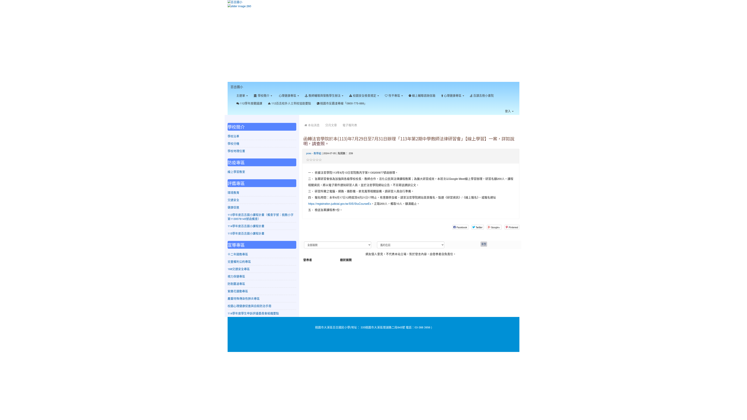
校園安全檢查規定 (364, 95)
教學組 (317, 153)
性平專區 (394, 95)
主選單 (241, 95)
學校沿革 (233, 136)
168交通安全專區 (239, 269)
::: (247, 84)
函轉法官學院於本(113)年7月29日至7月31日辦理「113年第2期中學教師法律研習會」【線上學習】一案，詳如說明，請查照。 (408, 140)
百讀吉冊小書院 (483, 95)
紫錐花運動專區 (238, 291)
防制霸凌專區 (236, 284)
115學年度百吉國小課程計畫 (246, 233)
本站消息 (313, 125)
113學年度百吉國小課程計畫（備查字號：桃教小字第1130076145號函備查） (261, 217)
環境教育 (233, 192)
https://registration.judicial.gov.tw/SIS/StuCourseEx (339, 203)
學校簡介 (263, 95)
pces (308, 153)
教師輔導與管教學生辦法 (324, 95)
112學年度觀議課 (250, 103)
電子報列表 (350, 125)
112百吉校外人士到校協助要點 (291, 103)
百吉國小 (237, 86)
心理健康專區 (287, 95)
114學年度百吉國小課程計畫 (246, 226)
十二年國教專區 (238, 254)
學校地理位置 (236, 151)
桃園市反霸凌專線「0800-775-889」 (343, 103)
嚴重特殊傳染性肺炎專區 (244, 298)
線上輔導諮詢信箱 (423, 95)
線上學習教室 (236, 172)
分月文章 (331, 125)
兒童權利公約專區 (239, 261)
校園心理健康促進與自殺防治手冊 (249, 306)
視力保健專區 (236, 276)
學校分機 (233, 143)
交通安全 (233, 200)
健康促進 (233, 207)
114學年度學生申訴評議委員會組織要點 (253, 313)
